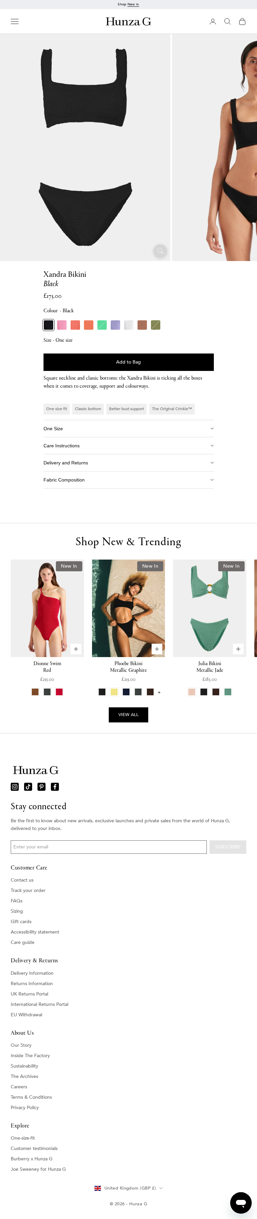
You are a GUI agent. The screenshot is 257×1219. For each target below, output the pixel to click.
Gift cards (21, 921)
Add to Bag (128, 362)
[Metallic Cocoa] (142, 325)
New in (133, 4)
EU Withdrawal (26, 1015)
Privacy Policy (25, 1107)
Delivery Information (32, 973)
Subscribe (228, 847)
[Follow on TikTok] (28, 787)
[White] (129, 325)
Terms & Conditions (31, 1097)
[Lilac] (115, 325)
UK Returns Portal (29, 994)
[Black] (49, 325)
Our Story (21, 1045)
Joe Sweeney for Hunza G (38, 1169)
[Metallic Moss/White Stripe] (156, 325)
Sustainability (24, 1066)
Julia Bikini (209, 667)
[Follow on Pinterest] (41, 787)
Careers (19, 1087)
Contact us (22, 880)
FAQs (16, 901)
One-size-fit (23, 1138)
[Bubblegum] (62, 325)
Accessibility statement (35, 932)
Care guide (22, 942)
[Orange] (89, 325)
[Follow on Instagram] (15, 787)
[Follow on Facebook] (55, 787)
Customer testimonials (34, 1148)
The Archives (24, 1076)
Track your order (28, 890)
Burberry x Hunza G (32, 1159)
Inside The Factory (30, 1055)
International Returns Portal (39, 1004)
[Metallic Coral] (75, 325)
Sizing (17, 911)
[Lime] (102, 325)
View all (128, 715)
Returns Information (32, 983)
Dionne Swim (47, 667)
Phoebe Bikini (128, 667)
